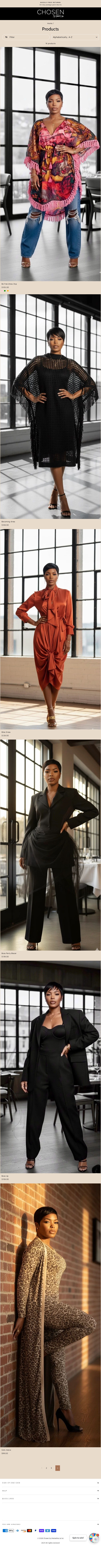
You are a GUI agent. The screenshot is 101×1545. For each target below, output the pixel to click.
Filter (12, 37)
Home (49, 23)
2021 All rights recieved (50, 1543)
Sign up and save (11, 1483)
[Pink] (2, 291)
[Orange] (8, 291)
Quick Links (8, 1498)
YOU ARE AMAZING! (11, 1524)
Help (4, 1490)
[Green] (5, 291)
